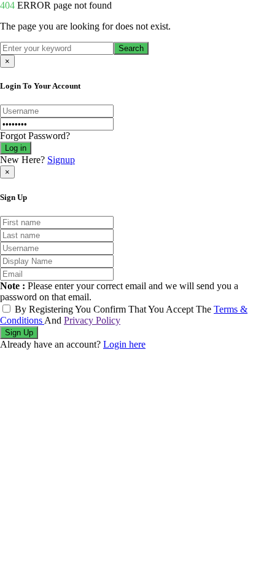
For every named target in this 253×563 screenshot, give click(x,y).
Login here (124, 344)
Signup (61, 159)
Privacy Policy (92, 320)
